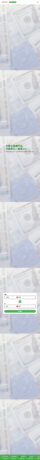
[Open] (33, 297)
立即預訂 (20, 311)
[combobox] (26, 297)
